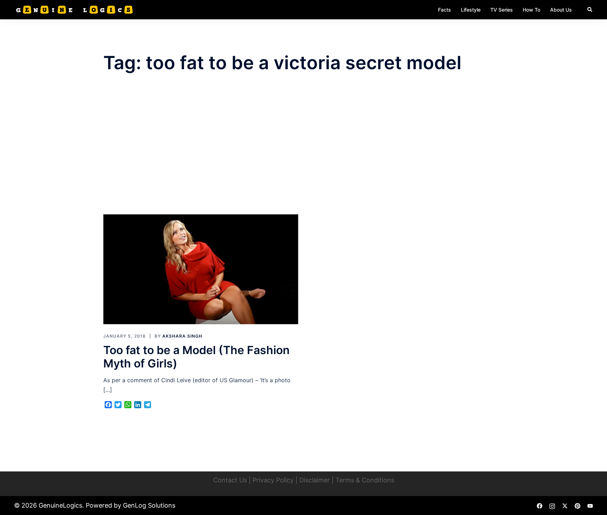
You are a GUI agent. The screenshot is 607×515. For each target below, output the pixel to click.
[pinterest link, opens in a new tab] (577, 505)
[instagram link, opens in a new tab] (552, 505)
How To (531, 10)
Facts (444, 10)
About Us (561, 10)
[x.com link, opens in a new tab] (565, 505)
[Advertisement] (303, 144)
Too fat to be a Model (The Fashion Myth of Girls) (196, 356)
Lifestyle (471, 10)
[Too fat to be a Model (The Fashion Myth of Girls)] (200, 268)
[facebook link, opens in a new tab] (539, 505)
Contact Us (230, 480)
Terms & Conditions (364, 480)
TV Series (501, 10)
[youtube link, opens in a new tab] (590, 505)
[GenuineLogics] (73, 9)
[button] (590, 9)
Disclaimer (314, 480)
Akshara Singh (182, 336)
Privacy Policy (273, 480)
